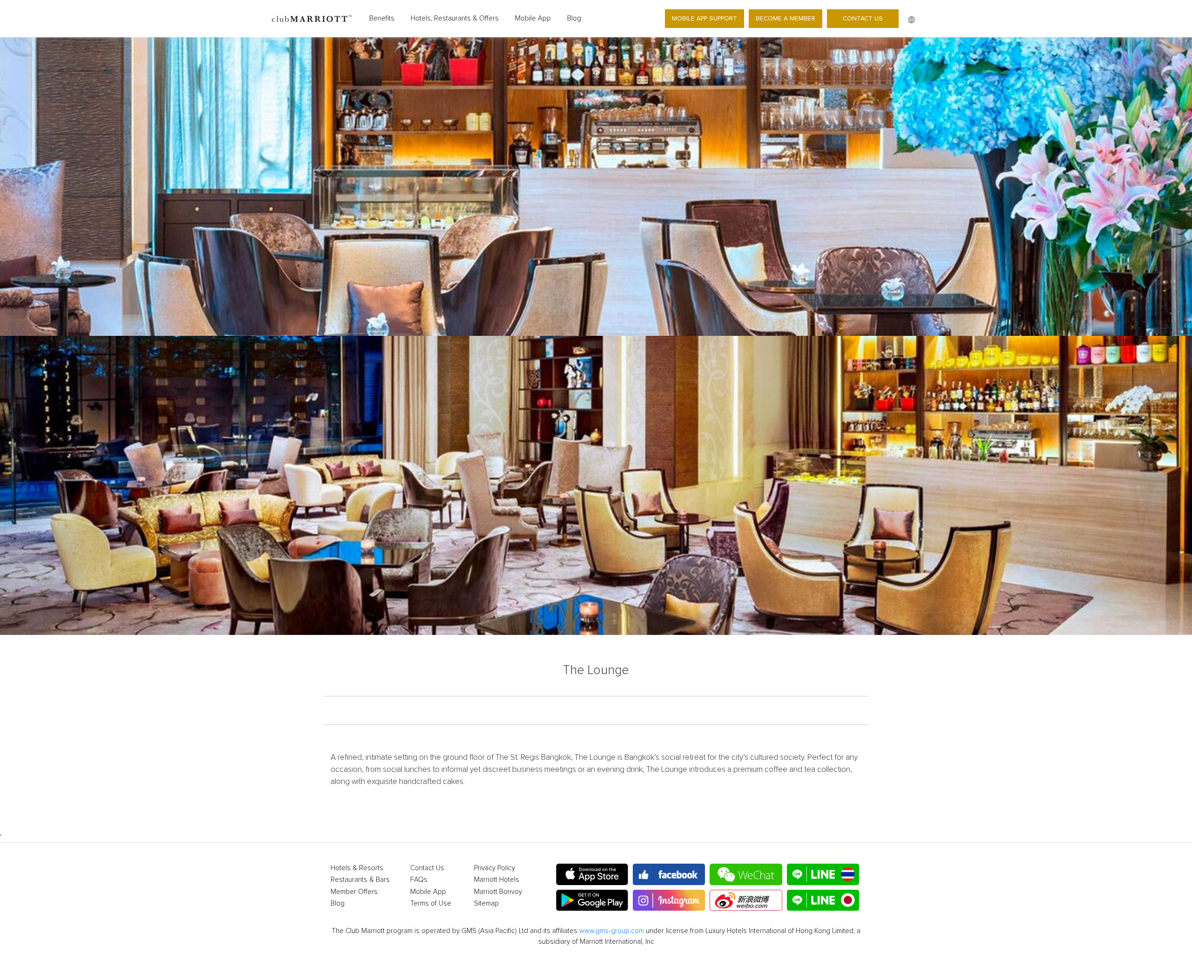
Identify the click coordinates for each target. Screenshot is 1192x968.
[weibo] (746, 900)
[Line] (823, 874)
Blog (574, 18)
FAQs (418, 879)
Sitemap (486, 903)
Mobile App (533, 18)
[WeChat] (746, 874)
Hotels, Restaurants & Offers (455, 18)
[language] (911, 19)
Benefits (381, 18)
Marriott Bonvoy (498, 891)
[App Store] (592, 874)
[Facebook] (669, 874)
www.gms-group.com (611, 930)
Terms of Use (430, 903)
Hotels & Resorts (357, 868)
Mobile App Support (704, 18)
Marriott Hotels (496, 879)
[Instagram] (669, 900)
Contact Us (863, 18)
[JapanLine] (823, 900)
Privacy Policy (494, 868)
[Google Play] (592, 900)
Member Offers (354, 891)
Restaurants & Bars (360, 879)
